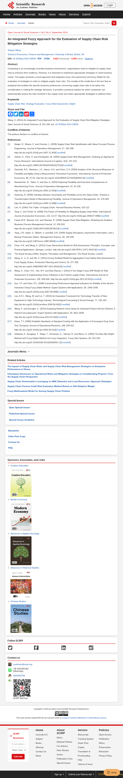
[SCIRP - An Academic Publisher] (26, 5)
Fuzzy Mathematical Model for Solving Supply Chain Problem (39, 391)
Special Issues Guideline (21, 420)
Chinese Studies (18, 601)
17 (9, 321)
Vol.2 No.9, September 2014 (54, 32)
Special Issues (63, 763)
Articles (17, 14)
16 (9, 308)
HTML (47, 58)
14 (9, 283)
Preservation (105, 747)
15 (9, 296)
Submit (86, 14)
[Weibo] (91, 647)
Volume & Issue (85, 764)
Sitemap (40, 747)
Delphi (72, 104)
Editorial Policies (64, 742)
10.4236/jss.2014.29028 (24, 58)
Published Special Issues (22, 413)
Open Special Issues (19, 407)
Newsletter (13, 430)
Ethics (59, 737)
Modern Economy (18, 499)
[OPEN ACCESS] (93, 5)
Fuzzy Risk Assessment (57, 104)
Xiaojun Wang (14, 50)
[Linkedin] (63, 647)
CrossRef (60, 152)
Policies (104, 730)
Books (42, 14)
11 (9, 254)
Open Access (105, 734)
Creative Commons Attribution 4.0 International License (84, 718)
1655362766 (19, 675)
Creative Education (19, 465)
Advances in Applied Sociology (24, 533)
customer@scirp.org (22, 664)
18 (9, 334)
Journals (30, 14)
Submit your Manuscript (80, 774)
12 (9, 258)
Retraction (104, 751)
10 (9, 245)
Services (74, 14)
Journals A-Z (42, 734)
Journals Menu (17, 351)
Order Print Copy (16, 436)
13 (9, 270)
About (62, 14)
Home (6, 14)
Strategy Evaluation (35, 104)
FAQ (10, 448)
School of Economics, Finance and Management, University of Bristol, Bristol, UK (46, 54)
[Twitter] (10, 647)
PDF (40, 58)
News (52, 14)
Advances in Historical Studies (24, 568)
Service (82, 730)
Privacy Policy (105, 756)
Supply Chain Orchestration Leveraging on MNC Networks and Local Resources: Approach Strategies (60, 381)
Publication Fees (64, 759)
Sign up (58, 774)
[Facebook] (36, 647)
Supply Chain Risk (16, 104)
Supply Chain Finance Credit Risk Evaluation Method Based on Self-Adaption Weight (51, 386)
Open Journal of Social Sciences (23, 32)
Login (109, 5)
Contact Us (14, 442)
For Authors (62, 746)
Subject (39, 739)
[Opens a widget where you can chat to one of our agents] (112, 772)
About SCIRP (61, 732)
